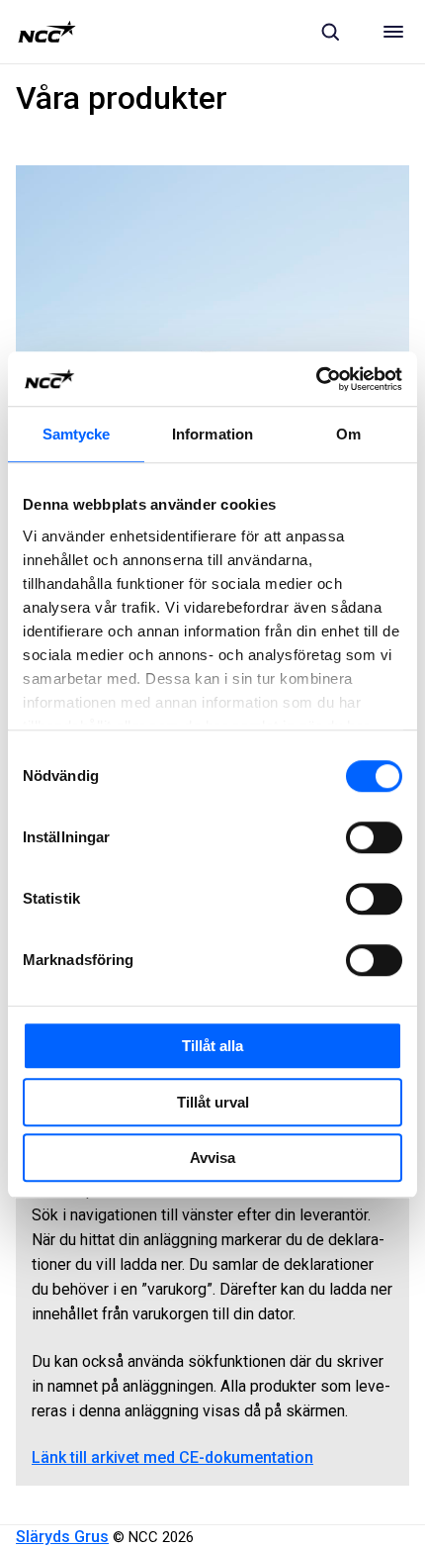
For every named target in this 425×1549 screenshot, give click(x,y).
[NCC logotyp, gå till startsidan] (47, 31)
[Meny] (393, 31)
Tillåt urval (213, 1102)
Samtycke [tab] (76, 434)
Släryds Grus (62, 1536)
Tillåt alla (212, 1045)
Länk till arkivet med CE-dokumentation (172, 1457)
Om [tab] (348, 434)
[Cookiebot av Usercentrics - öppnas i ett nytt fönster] (315, 379)
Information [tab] (212, 434)
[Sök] (330, 31)
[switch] (374, 837)
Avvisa (212, 1157)
